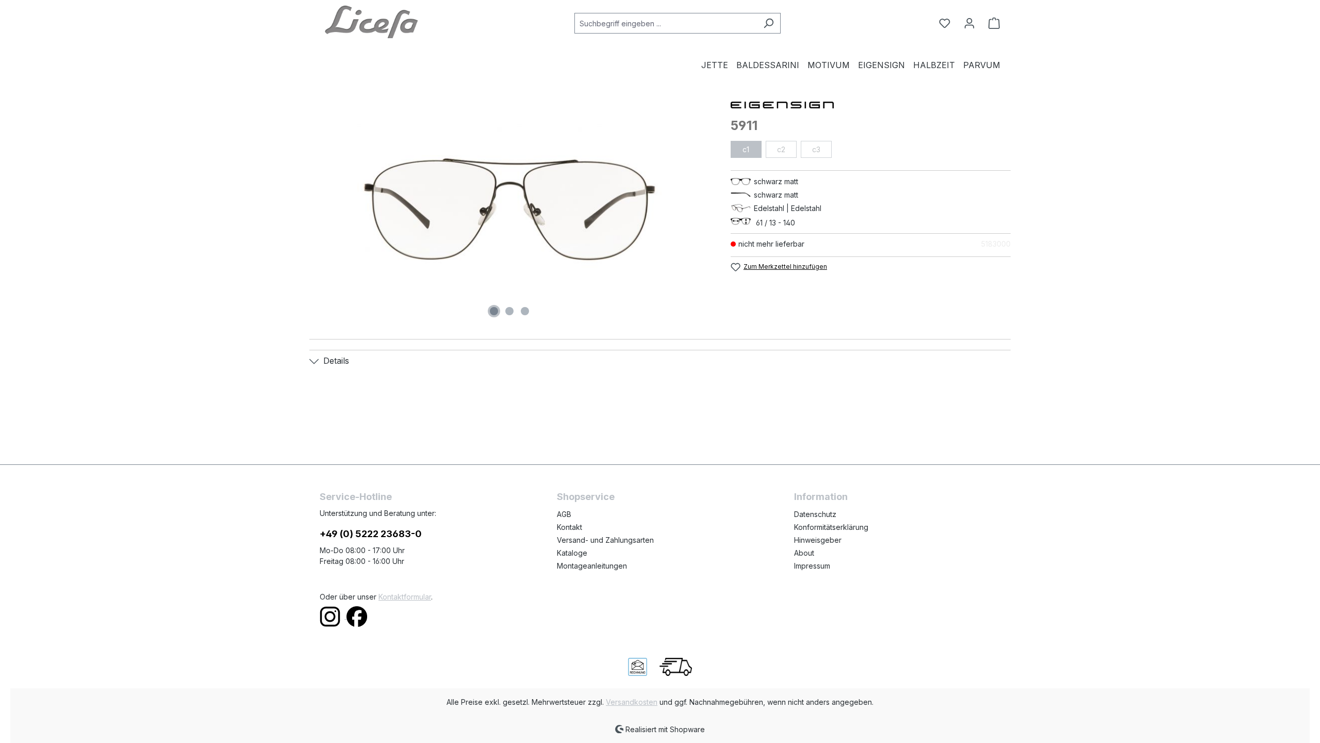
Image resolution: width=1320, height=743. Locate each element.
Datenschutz (815, 514)
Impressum (812, 565)
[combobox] (665, 23)
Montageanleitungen (592, 565)
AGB (564, 514)
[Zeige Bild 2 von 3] (509, 311)
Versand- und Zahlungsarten (605, 540)
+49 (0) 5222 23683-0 (371, 533)
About (804, 552)
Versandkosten (631, 702)
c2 (781, 149)
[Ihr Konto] (969, 23)
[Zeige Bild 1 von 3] (494, 311)
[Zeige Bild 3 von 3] (525, 311)
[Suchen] (768, 23)
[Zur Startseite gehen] (371, 21)
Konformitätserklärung (831, 527)
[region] (509, 209)
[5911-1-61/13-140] (509, 209)
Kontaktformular (404, 596)
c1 (745, 149)
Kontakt (569, 527)
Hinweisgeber (818, 540)
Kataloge (572, 552)
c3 (816, 149)
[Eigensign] (871, 104)
